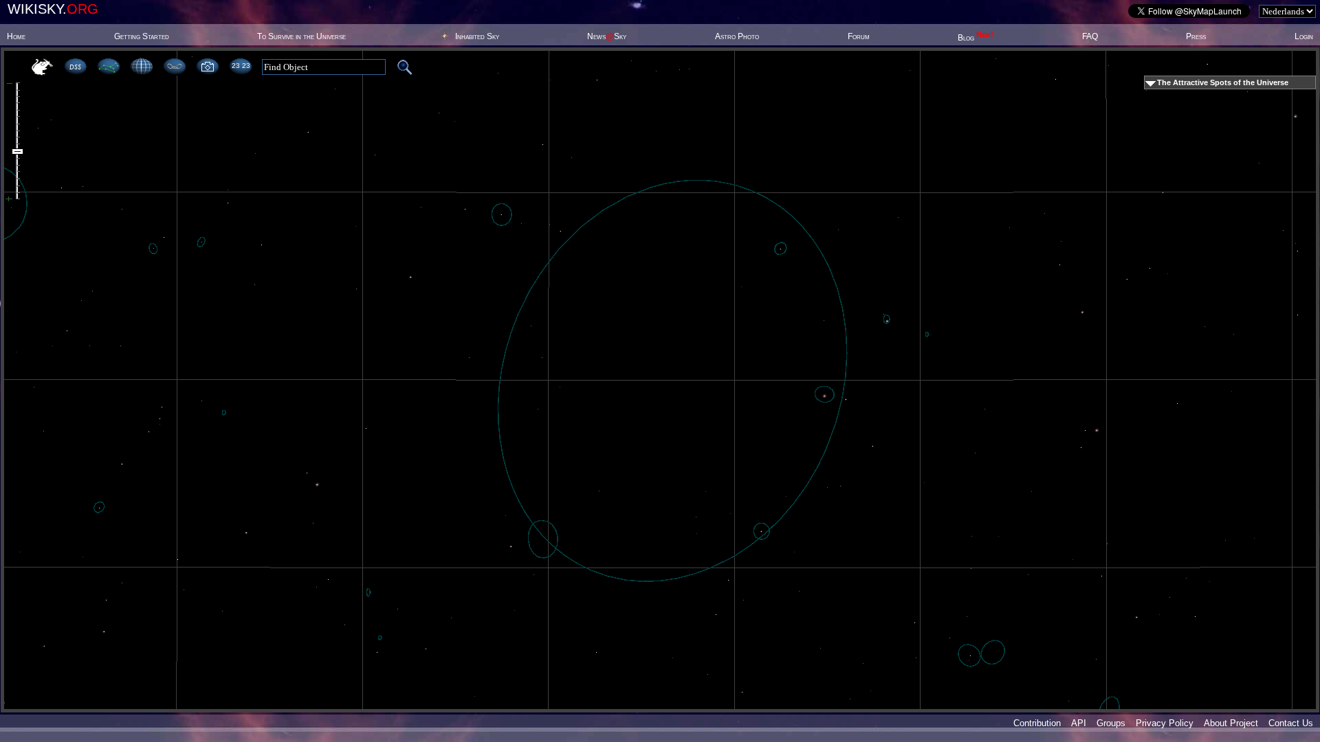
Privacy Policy (1165, 723)
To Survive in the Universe (301, 36)
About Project (1231, 723)
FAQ (1090, 36)
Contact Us (1290, 723)
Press (1196, 36)
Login (1304, 36)
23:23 (241, 65)
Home (16, 36)
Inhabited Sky (477, 36)
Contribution (1037, 723)
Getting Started (141, 36)
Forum (859, 36)
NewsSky (606, 36)
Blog (975, 38)
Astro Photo (737, 36)
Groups (1111, 723)
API (1078, 723)
